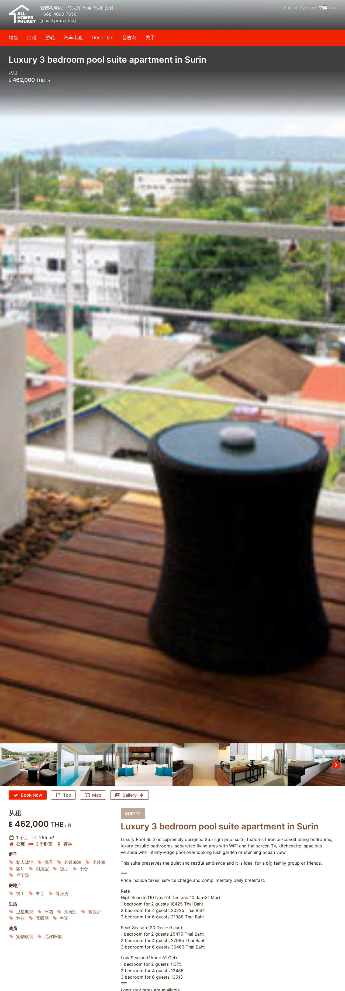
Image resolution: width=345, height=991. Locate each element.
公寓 (20, 844)
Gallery (129, 795)
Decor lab (102, 37)
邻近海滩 (72, 862)
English (291, 7)
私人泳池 (24, 862)
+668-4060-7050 (58, 14)
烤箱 (20, 918)
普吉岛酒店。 (53, 7)
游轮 (50, 37)
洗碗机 (70, 911)
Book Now (31, 795)
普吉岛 (129, 37)
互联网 (42, 918)
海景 (48, 862)
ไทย (332, 7)
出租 (32, 37)
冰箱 (48, 911)
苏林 (68, 844)
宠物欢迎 (24, 936)
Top (67, 795)
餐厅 (40, 893)
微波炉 (94, 911)
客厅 (20, 868)
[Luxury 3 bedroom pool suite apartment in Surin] (172, 371)
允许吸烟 (53, 936)
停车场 (22, 875)
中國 (323, 7)
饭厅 (64, 868)
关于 (150, 37)
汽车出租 (73, 37)
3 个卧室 (44, 844)
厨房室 (42, 868)
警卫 (20, 893)
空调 (64, 918)
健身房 (62, 893)
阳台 (84, 868)
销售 (13, 37)
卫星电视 (24, 911)
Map (96, 795)
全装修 (98, 862)
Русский (309, 7)
